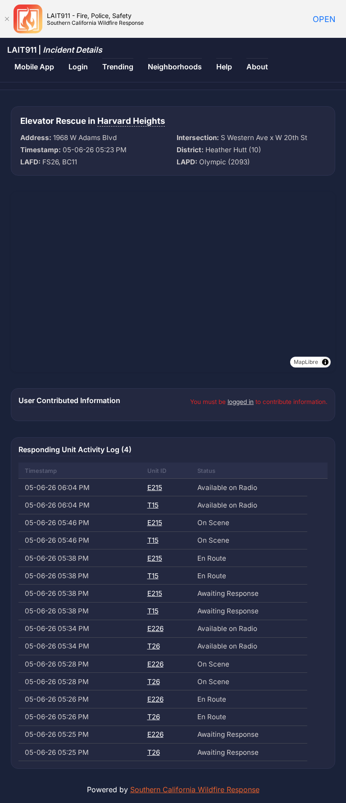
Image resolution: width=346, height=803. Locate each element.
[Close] (6, 19)
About (257, 66)
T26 (153, 646)
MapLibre (306, 361)
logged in (241, 401)
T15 (153, 505)
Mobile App (34, 66)
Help (224, 66)
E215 (154, 487)
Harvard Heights (131, 121)
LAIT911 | (54, 49)
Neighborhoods (175, 66)
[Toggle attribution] (325, 362)
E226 (155, 628)
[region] (173, 282)
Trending (117, 66)
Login (78, 66)
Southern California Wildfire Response (195, 789)
